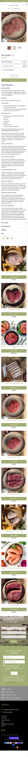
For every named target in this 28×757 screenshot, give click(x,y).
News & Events (5, 720)
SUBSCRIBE (14, 673)
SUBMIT (14, 641)
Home (9, 8)
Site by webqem (13, 747)
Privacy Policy (9, 681)
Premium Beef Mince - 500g (14, 457)
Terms (14, 681)
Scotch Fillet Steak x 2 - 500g (13, 494)
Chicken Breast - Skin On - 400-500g (14, 272)
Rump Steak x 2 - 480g (14, 605)
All (12, 8)
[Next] (18, 44)
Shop (2, 722)
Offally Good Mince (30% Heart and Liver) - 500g (14, 420)
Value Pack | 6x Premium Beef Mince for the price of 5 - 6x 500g (14, 347)
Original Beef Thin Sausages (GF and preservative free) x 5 (13, 568)
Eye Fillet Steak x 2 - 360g (14, 309)
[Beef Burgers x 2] (14, 27)
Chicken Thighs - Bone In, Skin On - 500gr (14, 531)
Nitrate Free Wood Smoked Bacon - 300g (14, 383)
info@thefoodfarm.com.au (11, 709)
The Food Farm (13, 740)
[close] (26, 1)
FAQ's (3, 726)
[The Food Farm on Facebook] (2, 730)
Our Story (4, 718)
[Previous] (10, 44)
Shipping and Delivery (7, 724)
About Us (4, 716)
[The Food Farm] (14, 5)
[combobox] (5, 661)
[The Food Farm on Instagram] (4, 730)
